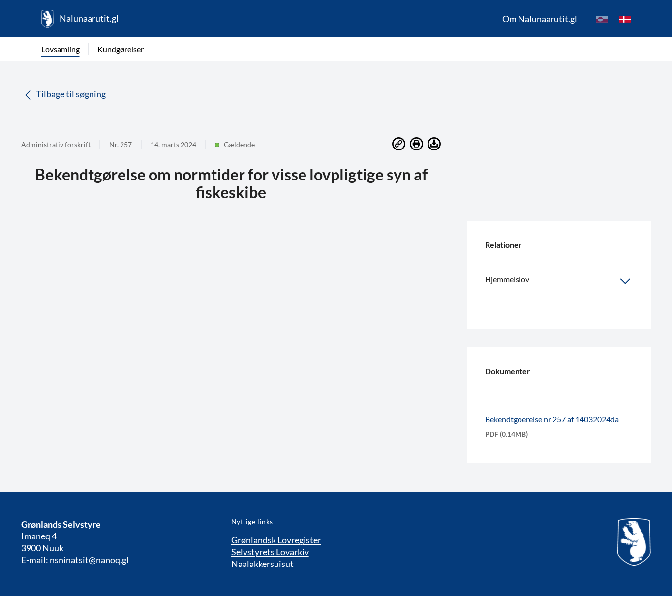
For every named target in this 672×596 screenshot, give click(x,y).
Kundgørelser (120, 49)
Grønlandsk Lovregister (276, 540)
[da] (625, 19)
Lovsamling (60, 49)
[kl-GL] (602, 19)
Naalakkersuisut (262, 563)
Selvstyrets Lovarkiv (270, 551)
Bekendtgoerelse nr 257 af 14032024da (552, 419)
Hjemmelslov (507, 279)
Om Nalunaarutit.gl (539, 18)
